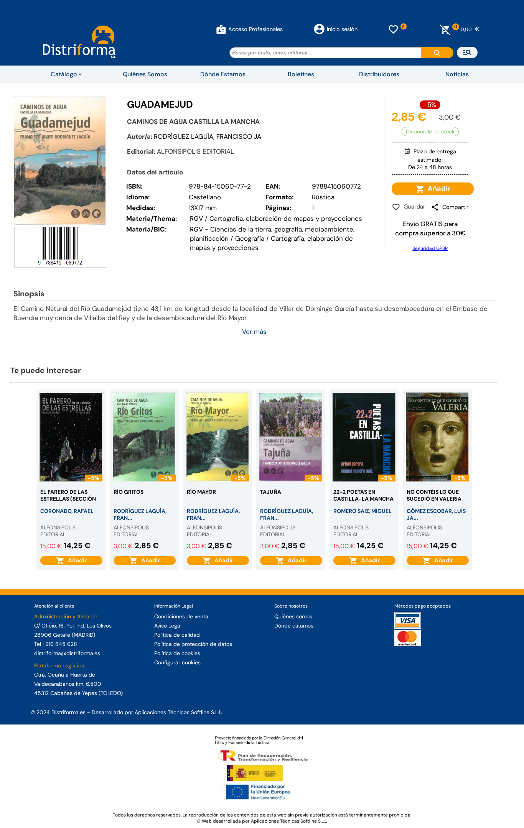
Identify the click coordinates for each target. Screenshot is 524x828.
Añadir (437, 188)
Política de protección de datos (193, 644)
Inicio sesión (342, 29)
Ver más (254, 331)
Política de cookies (177, 653)
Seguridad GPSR (430, 248)
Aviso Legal (167, 625)
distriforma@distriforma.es (67, 653)
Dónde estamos (293, 625)
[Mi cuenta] (221, 29)
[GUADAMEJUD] (60, 161)
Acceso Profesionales (255, 29)
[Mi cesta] (445, 29)
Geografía (249, 238)
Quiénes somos (293, 616)
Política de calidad (177, 634)
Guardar (412, 206)
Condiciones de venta (181, 616)
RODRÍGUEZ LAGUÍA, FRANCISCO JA (207, 136)
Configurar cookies (177, 662)
